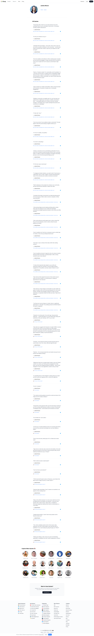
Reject (46, 634)
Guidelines (51, 632)
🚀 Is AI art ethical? (36, 390)
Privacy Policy (41, 634)
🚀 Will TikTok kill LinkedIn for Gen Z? (39, 484)
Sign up (91, 1)
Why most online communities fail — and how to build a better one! (43, 31)
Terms (45, 632)
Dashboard (82, 1)
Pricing (23, 1)
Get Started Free (46, 592)
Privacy (48, 632)
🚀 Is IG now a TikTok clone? (37, 321)
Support (42, 632)
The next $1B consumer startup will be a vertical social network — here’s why (45, 202)
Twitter (41, 9)
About (19, 1)
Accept (50, 634)
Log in (87, 1)
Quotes (45, 9)
